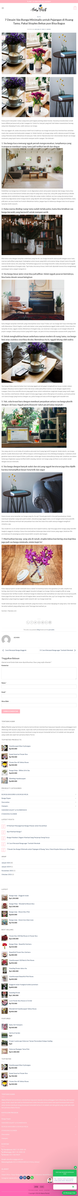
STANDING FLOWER (9, 814)
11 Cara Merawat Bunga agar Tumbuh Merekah (56, 650)
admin (49, 29)
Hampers (5, 806)
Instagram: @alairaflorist (10, 1178)
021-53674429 (46, 1)
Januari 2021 (6, 863)
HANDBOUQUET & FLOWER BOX (14, 810)
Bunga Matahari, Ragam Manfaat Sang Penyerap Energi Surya (28, 837)
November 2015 (7, 870)
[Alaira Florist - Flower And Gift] (39, 8)
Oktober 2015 (7, 874)
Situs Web (5, 701)
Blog (39, 16)
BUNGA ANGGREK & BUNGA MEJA (15, 794)
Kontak (47, 1190)
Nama (4, 683)
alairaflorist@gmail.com (12, 1159)
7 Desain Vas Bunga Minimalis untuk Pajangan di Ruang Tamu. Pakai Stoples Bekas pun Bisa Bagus (41, 849)
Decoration (5, 802)
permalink (51, 630)
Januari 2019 (6, 867)
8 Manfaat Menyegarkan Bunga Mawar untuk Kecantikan (27, 826)
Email (4, 692)
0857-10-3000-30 (34, 1)
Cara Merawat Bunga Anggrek (15, 650)
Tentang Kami (33, 1190)
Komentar (5, 665)
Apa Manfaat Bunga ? (14, 831)
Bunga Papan (6, 798)
